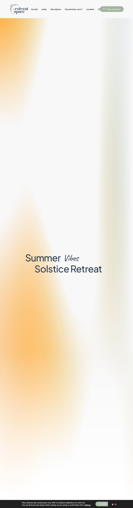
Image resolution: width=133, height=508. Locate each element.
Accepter (103, 504)
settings (87, 505)
